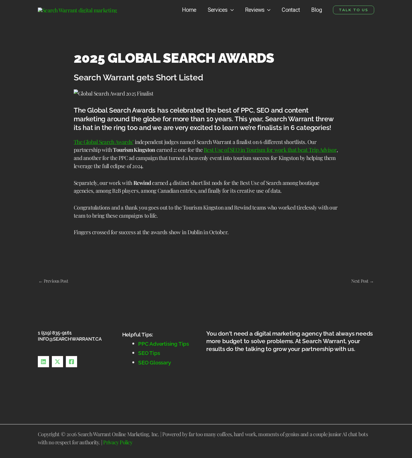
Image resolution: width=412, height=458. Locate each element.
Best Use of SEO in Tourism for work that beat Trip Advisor (270, 149)
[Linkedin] (43, 361)
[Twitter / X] (57, 361)
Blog (316, 9)
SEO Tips (149, 353)
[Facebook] (71, 361)
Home (189, 9)
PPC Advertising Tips (163, 344)
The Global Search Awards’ (103, 141)
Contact (291, 9)
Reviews (255, 9)
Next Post (362, 281)
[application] (231, 10)
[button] (353, 10)
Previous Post (53, 281)
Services (218, 9)
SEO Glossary (154, 362)
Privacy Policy (117, 442)
